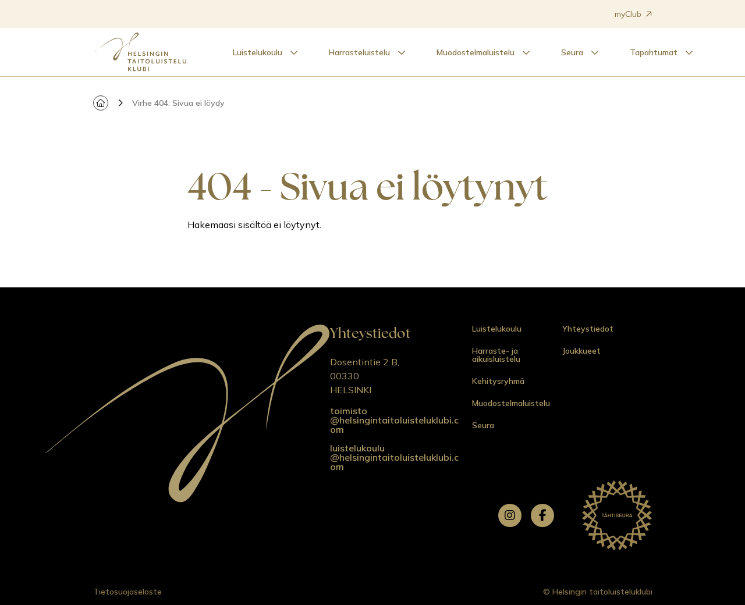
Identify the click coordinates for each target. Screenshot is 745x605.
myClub (628, 14)
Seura (572, 52)
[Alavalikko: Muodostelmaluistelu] (526, 52)
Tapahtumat (653, 52)
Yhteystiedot (587, 329)
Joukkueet (581, 351)
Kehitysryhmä (498, 381)
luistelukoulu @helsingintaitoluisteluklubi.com (394, 457)
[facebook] (542, 515)
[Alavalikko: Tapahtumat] (689, 52)
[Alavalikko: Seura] (595, 52)
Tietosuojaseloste (127, 592)
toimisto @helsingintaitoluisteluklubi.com (394, 420)
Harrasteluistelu (359, 52)
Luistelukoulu (257, 52)
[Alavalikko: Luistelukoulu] (294, 52)
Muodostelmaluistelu (476, 52)
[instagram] (510, 515)
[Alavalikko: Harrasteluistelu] (402, 52)
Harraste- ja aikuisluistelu (496, 355)
